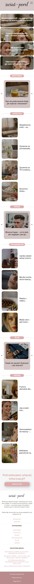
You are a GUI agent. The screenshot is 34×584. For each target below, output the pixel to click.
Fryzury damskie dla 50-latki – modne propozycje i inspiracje (17, 34)
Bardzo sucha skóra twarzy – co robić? (25, 278)
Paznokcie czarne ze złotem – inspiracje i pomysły (17, 552)
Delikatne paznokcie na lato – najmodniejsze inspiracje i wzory (25, 452)
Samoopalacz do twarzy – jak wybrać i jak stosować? (17, 63)
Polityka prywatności (17, 574)
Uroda (17, 375)
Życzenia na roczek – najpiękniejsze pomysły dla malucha (17, 562)
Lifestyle (17, 113)
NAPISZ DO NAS (17, 484)
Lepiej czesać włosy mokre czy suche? (25, 257)
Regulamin (17, 581)
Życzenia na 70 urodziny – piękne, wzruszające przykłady (25, 169)
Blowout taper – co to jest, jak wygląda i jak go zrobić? (17, 233)
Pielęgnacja (17, 244)
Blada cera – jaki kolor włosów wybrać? (24, 321)
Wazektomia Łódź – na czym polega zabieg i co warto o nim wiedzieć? (17, 19)
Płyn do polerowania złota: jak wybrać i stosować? (17, 102)
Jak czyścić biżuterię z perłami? (17, 566)
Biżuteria (17, 76)
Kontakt (17, 522)
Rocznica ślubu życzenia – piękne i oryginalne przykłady (24, 190)
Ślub (17, 338)
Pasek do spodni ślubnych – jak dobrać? (17, 364)
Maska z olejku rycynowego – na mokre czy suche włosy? (25, 299)
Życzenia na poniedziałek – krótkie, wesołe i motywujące (25, 147)
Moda (17, 207)
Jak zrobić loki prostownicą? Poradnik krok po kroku (17, 49)
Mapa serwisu (17, 578)
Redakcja (17, 519)
